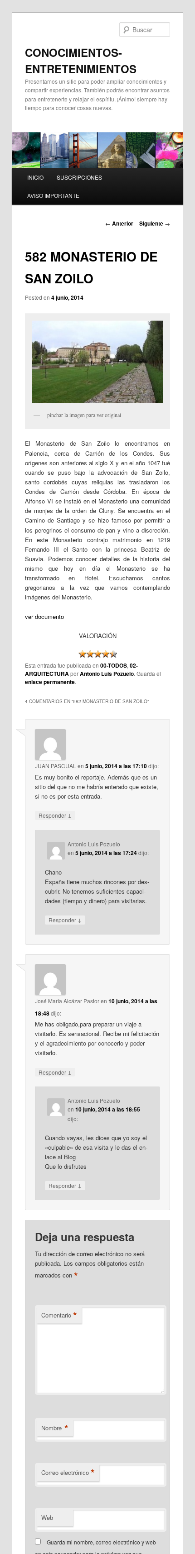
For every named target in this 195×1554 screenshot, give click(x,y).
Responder (55, 815)
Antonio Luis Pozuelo (107, 673)
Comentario (59, 1315)
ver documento (44, 616)
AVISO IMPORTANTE (53, 195)
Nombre (54, 1428)
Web (47, 1517)
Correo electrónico (68, 1472)
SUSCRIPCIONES (79, 177)
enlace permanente (50, 682)
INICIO (35, 177)
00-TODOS (113, 665)
